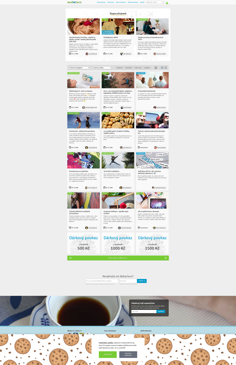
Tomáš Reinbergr (126, 228)
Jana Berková (127, 147)
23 (155, 68)
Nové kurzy (110, 2)
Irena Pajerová (92, 187)
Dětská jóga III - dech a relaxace (80, 91)
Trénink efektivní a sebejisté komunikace (79, 212)
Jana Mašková (92, 147)
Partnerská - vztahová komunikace (82, 131)
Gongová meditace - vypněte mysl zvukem (116, 212)
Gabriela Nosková (160, 187)
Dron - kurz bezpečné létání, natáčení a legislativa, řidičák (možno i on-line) (118, 92)
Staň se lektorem (121, 2)
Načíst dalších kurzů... (118, 258)
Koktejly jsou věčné (111, 37)
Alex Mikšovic (127, 54)
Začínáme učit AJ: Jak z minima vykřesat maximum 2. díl (149, 172)
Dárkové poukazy (133, 2)
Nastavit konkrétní (128, 354)
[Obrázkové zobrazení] (162, 67)
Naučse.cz (74, 2)
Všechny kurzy (101, 2)
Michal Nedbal (161, 147)
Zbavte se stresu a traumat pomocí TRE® (150, 38)
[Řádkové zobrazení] (165, 67)
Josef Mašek (127, 107)
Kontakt (142, 2)
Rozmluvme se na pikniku (78, 171)
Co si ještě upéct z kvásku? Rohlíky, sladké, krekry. (116, 132)
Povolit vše (108, 354)
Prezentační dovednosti (146, 91)
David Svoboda (161, 107)
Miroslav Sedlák (161, 54)
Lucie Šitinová (93, 54)
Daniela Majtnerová (91, 107)
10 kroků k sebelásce (111, 171)
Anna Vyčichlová (161, 228)
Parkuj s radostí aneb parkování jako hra (151, 132)
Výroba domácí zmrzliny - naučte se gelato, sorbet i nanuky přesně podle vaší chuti (82, 39)
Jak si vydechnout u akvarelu (148, 211)
